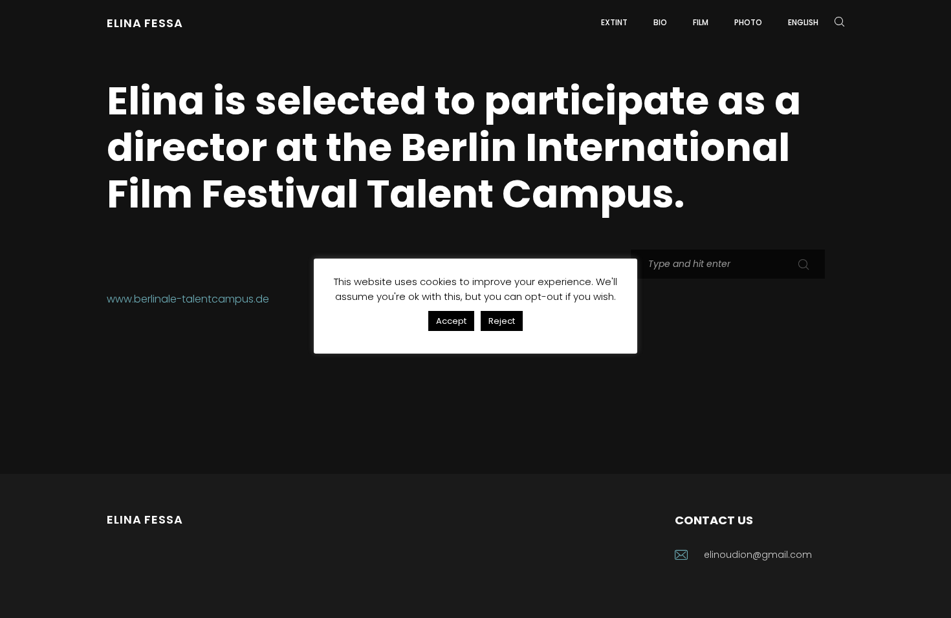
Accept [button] (451, 321)
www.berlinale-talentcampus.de (188, 299)
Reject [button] (501, 321)
